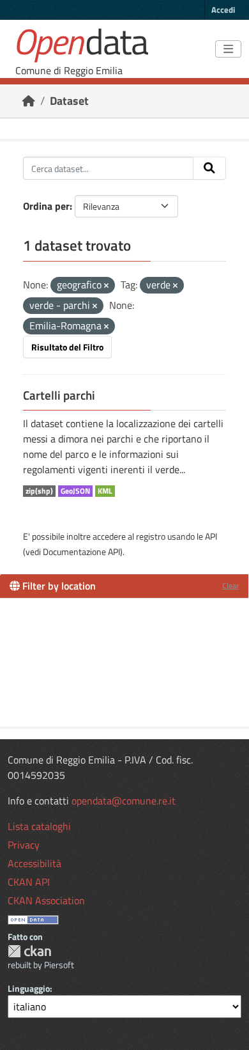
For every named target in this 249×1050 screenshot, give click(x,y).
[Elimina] (106, 286)
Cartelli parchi (59, 395)
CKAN (29, 951)
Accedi (223, 9)
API (211, 536)
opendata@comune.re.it (124, 800)
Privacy (24, 844)
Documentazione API (81, 551)
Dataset (69, 100)
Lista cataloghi (39, 826)
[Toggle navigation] (228, 49)
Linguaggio (29, 988)
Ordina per (46, 206)
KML (105, 491)
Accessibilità (34, 863)
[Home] (28, 100)
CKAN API (29, 881)
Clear (230, 585)
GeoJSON (75, 491)
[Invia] (209, 168)
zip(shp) (39, 491)
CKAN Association (46, 900)
